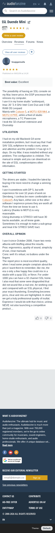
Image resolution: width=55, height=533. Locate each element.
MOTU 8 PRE (10, 115)
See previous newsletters (15, 485)
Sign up (36, 478)
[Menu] (51, 11)
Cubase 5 (21, 111)
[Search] (6, 11)
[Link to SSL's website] (28, 22)
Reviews (19, 42)
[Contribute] (31, 51)
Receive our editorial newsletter (20, 470)
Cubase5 (7, 200)
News (40, 42)
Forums (30, 42)
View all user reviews (15, 52)
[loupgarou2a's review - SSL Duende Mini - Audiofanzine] (13, 3)
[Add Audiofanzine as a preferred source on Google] (12, 460)
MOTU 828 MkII (38, 111)
